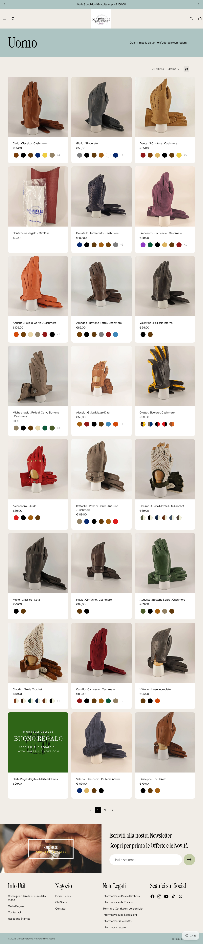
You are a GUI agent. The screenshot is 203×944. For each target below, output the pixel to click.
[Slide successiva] (198, 4)
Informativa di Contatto (117, 921)
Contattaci (14, 912)
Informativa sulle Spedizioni (120, 914)
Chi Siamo (61, 902)
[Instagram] (159, 896)
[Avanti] (112, 810)
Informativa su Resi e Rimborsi (121, 896)
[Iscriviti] (189, 859)
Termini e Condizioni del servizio (123, 908)
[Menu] (4, 18)
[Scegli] (62, 130)
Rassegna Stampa (19, 918)
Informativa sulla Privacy (118, 902)
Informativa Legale (114, 927)
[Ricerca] (13, 18)
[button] (174, 69)
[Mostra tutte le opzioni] (58, 155)
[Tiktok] (173, 896)
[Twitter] (180, 896)
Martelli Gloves (24, 938)
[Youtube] (166, 896)
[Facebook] (152, 896)
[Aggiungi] (62, 220)
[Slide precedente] (4, 4)
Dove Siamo (63, 896)
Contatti (60, 908)
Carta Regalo (16, 906)
